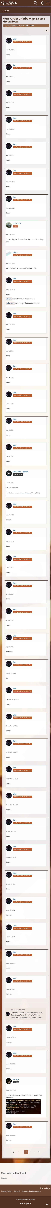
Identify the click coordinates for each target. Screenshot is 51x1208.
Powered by (25, 1199)
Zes (12, 1010)
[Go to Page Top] (47, 1204)
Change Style (45, 1188)
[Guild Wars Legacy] (9, 2)
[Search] (35, 3)
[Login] (41, 3)
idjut (9, 299)
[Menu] (47, 3)
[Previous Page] (14, 1152)
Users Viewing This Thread (13, 1173)
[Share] (47, 30)
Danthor (11, 303)
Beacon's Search (26, 493)
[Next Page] (38, 1152)
